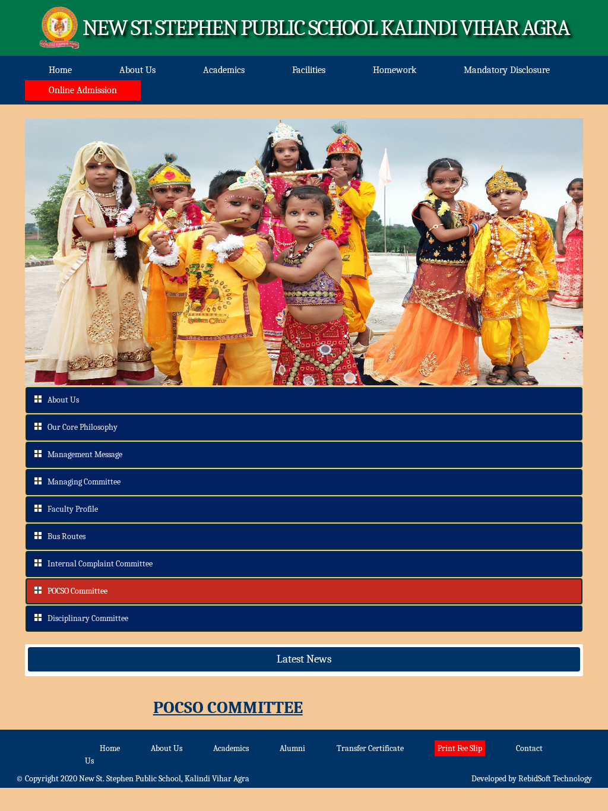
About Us (137, 70)
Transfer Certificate (370, 748)
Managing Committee (84, 482)
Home (60, 70)
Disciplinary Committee (88, 618)
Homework (394, 70)
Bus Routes (67, 536)
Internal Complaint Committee (100, 564)
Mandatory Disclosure (507, 70)
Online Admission (83, 90)
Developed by (531, 779)
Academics (224, 70)
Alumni (292, 748)
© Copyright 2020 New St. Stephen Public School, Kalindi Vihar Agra (132, 779)
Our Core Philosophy (83, 427)
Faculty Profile (73, 509)
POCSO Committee (77, 591)
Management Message (85, 454)
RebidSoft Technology (555, 779)
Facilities (308, 70)
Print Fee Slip (460, 748)
